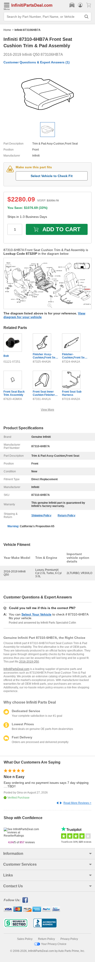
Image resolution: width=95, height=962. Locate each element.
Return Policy (66, 515)
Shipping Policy (41, 515)
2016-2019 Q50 (29, 661)
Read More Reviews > (77, 803)
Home (7, 30)
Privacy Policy (69, 939)
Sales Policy (25, 939)
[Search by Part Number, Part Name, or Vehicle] (86, 16)
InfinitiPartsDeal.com (16, 669)
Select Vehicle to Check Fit (52, 176)
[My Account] (80, 5)
